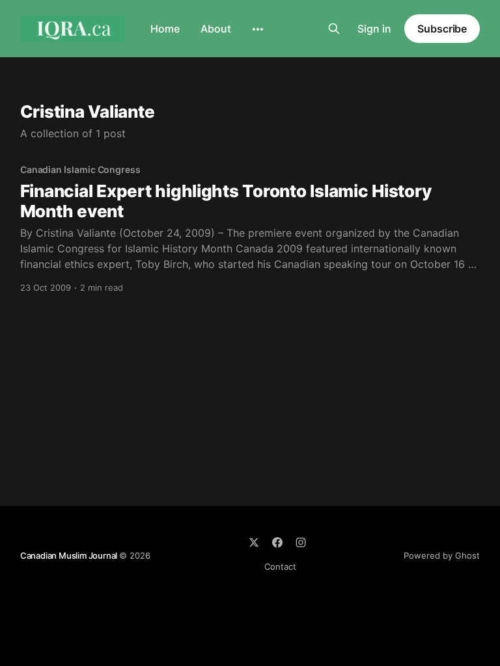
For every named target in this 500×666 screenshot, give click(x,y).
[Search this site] (334, 28)
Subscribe (442, 28)
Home (165, 28)
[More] (258, 29)
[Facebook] (277, 542)
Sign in (374, 28)
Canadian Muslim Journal (69, 555)
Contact (280, 566)
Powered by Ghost (442, 555)
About (216, 28)
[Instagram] (301, 542)
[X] (254, 542)
